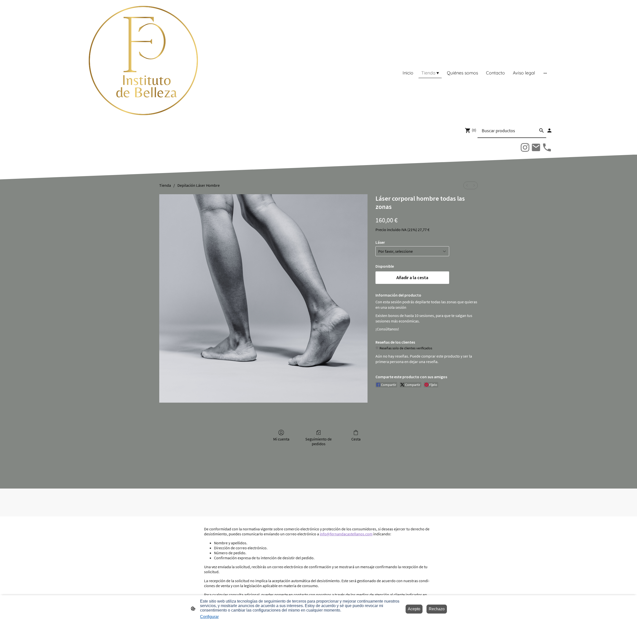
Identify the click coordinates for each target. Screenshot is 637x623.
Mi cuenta (281, 438)
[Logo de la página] (143, 60)
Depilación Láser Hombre (198, 185)
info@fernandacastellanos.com (346, 533)
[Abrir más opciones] (545, 73)
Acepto (414, 609)
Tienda (165, 185)
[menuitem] (467, 185)
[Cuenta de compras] (549, 130)
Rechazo (437, 609)
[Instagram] (525, 147)
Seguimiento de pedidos (318, 441)
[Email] (535, 147)
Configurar (209, 617)
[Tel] (546, 147)
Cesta (356, 438)
